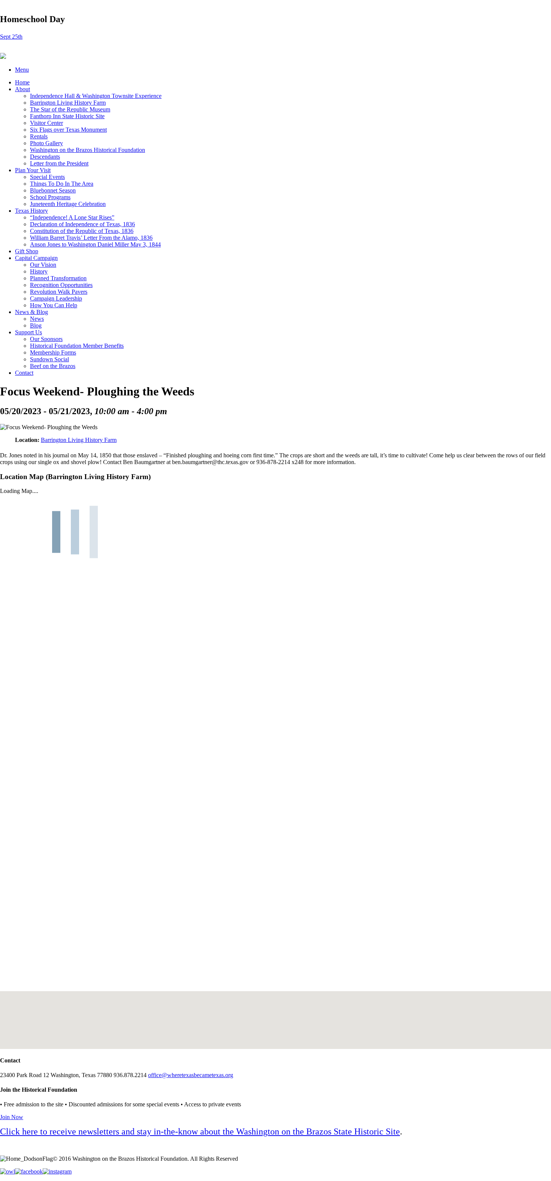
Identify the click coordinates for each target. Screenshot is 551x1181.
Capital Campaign (36, 258)
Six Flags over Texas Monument (68, 129)
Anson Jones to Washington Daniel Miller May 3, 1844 (95, 244)
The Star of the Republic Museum (70, 109)
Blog (36, 325)
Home (22, 82)
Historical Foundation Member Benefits (77, 346)
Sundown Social (49, 359)
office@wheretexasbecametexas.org (190, 1075)
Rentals (39, 136)
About (22, 89)
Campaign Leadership (56, 298)
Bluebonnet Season (53, 190)
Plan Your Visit (33, 170)
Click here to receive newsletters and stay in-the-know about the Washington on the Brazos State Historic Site (200, 1131)
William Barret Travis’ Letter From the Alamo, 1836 (91, 237)
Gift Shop (26, 251)
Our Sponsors (46, 339)
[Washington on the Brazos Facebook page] (29, 1171)
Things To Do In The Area (61, 183)
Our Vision (43, 264)
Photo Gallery (46, 143)
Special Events (47, 177)
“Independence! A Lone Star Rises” (72, 217)
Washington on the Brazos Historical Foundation (87, 150)
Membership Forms (53, 352)
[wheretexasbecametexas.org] (3, 57)
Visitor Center (46, 123)
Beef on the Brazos (52, 366)
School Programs (50, 197)
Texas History (31, 210)
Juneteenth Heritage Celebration (68, 204)
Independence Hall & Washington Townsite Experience (96, 96)
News (37, 319)
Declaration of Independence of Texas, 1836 (82, 224)
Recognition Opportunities (61, 285)
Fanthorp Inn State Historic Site (67, 116)
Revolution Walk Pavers (58, 291)
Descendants (45, 156)
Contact (24, 373)
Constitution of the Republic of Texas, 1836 (81, 231)
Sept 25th (11, 36)
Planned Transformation (58, 278)
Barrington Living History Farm (68, 102)
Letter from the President (59, 163)
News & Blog (31, 312)
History (39, 271)
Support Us (28, 332)
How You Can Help (53, 305)
